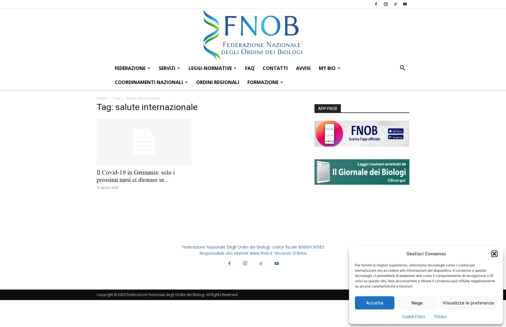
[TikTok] (395, 4)
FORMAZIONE (262, 82)
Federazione (130, 68)
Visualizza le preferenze (468, 303)
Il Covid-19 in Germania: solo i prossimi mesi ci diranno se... (136, 176)
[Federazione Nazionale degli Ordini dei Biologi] (253, 34)
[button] (494, 254)
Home (102, 98)
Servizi (167, 68)
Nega (417, 303)
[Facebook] (376, 4)
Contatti (275, 68)
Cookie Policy (413, 316)
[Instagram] (385, 4)
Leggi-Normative (210, 68)
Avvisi (303, 68)
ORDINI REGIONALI (217, 82)
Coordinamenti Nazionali (149, 82)
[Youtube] (405, 4)
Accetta (374, 303)
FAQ (249, 68)
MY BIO (327, 68)
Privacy (440, 316)
